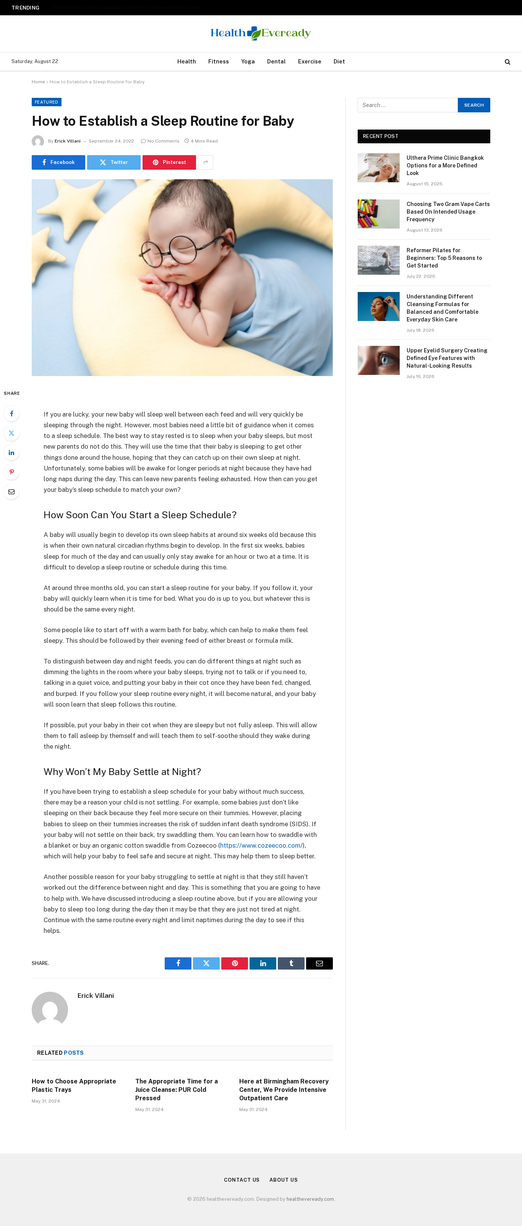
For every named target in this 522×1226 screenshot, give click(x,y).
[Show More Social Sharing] (205, 162)
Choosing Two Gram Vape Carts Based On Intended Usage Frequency (135, 7)
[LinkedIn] (11, 452)
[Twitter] (11, 433)
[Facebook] (11, 413)
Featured (46, 102)
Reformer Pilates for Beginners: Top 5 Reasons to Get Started (444, 258)
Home (38, 81)
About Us (283, 1180)
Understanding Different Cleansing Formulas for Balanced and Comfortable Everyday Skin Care (442, 308)
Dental (276, 61)
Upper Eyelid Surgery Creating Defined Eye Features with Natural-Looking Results (447, 358)
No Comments (164, 141)
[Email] (11, 491)
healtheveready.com (310, 1199)
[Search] (507, 61)
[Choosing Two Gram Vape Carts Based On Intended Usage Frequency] (379, 214)
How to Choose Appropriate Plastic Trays (74, 1085)
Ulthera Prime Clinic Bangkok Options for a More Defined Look (445, 165)
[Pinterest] (11, 472)
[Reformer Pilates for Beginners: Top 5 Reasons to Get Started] (379, 260)
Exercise (309, 61)
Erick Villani (68, 141)
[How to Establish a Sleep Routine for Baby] (182, 277)
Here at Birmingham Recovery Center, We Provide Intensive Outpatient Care (284, 1090)
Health (186, 61)
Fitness (218, 61)
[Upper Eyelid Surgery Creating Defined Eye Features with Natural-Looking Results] (379, 360)
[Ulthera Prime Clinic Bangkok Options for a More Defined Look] (379, 167)
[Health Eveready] (261, 33)
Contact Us (242, 1180)
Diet (339, 61)
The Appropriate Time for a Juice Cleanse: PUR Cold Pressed (176, 1090)
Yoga (248, 61)
